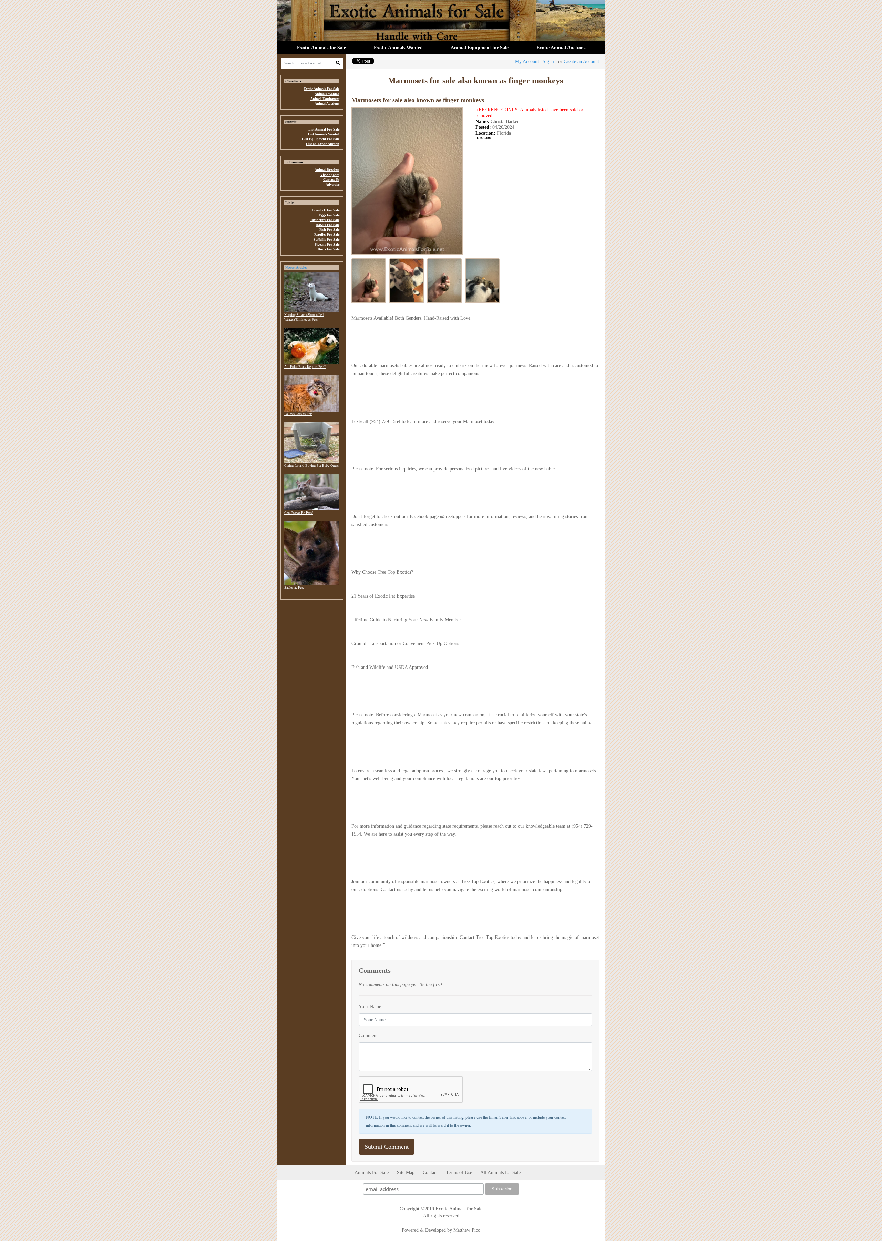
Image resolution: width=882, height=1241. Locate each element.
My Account (527, 61)
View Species (329, 175)
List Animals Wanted (323, 134)
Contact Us (331, 180)
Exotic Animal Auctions (560, 47)
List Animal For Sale (323, 129)
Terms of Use (459, 1172)
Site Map (405, 1172)
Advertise (332, 184)
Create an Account (581, 61)
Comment (368, 1035)
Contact (430, 1172)
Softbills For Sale (326, 239)
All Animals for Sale (500, 1172)
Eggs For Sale (329, 215)
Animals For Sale (372, 1172)
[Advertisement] (311, 708)
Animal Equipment (324, 99)
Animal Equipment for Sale (480, 47)
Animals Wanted (327, 94)
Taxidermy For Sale (324, 220)
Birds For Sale (328, 249)
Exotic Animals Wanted (398, 47)
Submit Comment (387, 1146)
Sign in (550, 61)
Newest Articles (296, 267)
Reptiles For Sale (326, 234)
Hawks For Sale (327, 225)
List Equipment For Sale (320, 139)
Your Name (370, 1006)
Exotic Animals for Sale (321, 47)
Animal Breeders (327, 170)
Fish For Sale (329, 229)
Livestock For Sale (325, 210)
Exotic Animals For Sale (321, 89)
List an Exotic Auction (322, 144)
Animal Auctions (327, 103)
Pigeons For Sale (327, 244)
